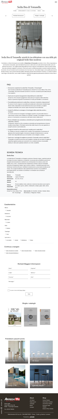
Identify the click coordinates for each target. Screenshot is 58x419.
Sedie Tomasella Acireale (40, 250)
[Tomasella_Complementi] (46, 316)
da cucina (8, 216)
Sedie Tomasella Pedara (26, 250)
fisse (7, 234)
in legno (8, 222)
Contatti (32, 407)
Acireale (16, 240)
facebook (1, 403)
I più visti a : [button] (8, 237)
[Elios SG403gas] (6, 16)
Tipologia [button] (7, 231)
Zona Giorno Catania (47, 402)
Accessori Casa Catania (46, 406)
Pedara (31, 240)
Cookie (37, 414)
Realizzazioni (33, 402)
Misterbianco (24, 240)
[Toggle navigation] (56, 2)
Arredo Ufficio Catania (48, 408)
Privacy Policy (22, 290)
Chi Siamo (32, 400)
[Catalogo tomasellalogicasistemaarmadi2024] (30, 316)
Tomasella (8, 210)
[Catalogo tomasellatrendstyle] (15, 316)
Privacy (33, 414)
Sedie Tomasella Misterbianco (12, 253)
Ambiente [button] (7, 213)
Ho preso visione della (17, 290)
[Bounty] (52, 16)
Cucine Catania (46, 400)
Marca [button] (6, 207)
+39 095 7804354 (10, 409)
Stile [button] (6, 225)
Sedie (39, 10)
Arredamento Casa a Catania (27, 10)
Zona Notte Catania (47, 403)
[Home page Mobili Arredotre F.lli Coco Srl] (6, 2)
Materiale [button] (7, 219)
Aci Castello (8, 240)
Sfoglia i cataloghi (39, 15)
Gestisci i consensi (45, 414)
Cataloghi (32, 403)
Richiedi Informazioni (18, 15)
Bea (44, 10)
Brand (31, 405)
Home (15, 10)
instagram (1, 411)
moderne (8, 228)
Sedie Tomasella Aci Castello (12, 250)
